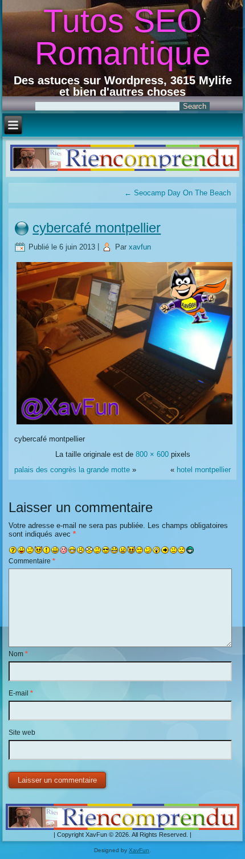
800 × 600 (152, 454)
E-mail (21, 693)
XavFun (139, 850)
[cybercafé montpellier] (124, 423)
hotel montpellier (204, 469)
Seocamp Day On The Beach (177, 193)
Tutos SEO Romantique (123, 36)
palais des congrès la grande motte (72, 469)
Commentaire (32, 561)
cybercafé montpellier (96, 227)
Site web (22, 733)
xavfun (140, 247)
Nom (18, 654)
